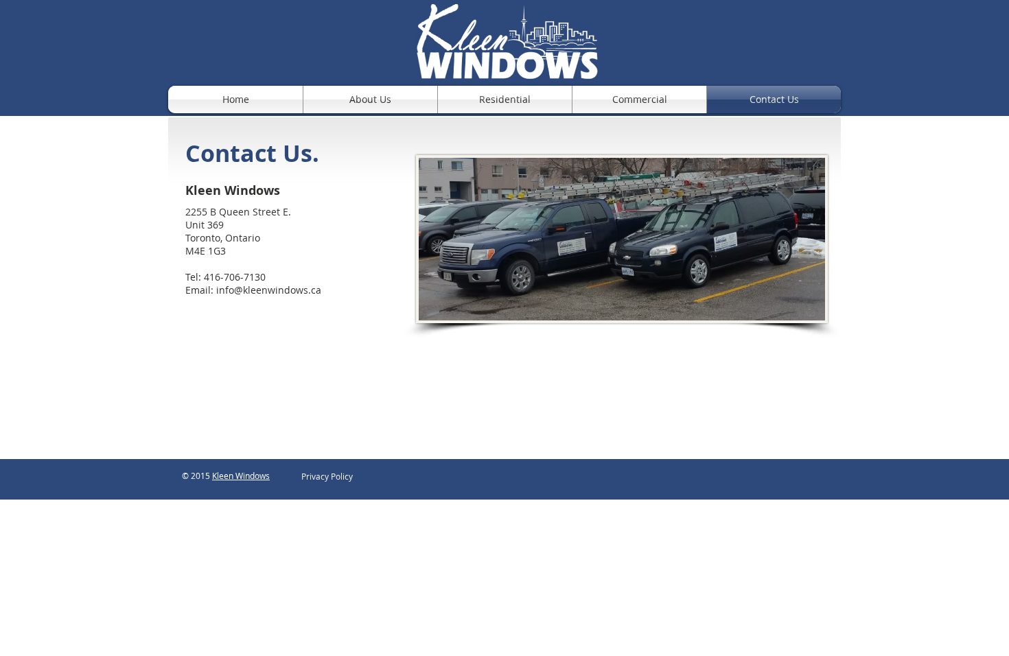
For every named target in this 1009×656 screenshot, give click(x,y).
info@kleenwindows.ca (268, 289)
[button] (326, 476)
